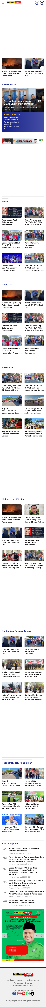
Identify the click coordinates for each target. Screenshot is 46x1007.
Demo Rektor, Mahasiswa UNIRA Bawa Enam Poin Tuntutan (22, 102)
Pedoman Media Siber (23, 986)
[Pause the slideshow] (36, 935)
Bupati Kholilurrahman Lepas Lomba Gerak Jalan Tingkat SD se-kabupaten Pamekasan (11, 410)
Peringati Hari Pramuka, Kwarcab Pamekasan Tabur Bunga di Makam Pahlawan (33, 783)
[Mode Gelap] (37, 3)
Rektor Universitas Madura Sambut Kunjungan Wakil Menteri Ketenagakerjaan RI (12, 123)
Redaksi (10, 980)
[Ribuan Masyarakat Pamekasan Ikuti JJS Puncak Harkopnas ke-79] (34, 423)
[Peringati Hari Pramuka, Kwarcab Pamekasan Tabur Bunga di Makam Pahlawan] (34, 773)
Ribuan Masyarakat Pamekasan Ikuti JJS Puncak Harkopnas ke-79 (34, 433)
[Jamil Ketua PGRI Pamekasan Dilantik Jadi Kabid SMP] (12, 796)
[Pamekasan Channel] (13, 2)
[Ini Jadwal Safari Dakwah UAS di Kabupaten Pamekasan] (34, 796)
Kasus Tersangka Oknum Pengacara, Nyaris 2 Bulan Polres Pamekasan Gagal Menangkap (34, 519)
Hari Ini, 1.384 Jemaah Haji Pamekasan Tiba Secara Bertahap (34, 829)
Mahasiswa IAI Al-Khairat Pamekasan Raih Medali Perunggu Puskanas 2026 (11, 829)
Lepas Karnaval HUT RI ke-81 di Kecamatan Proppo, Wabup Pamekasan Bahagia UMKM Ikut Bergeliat (11, 245)
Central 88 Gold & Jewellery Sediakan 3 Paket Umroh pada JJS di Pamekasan (11, 565)
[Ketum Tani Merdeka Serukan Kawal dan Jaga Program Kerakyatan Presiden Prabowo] (12, 687)
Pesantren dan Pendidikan (21, 107)
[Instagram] (19, 994)
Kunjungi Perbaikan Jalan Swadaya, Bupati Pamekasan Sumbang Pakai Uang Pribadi (33, 697)
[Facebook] (14, 994)
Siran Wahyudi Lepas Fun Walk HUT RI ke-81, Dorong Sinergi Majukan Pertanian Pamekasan (34, 222)
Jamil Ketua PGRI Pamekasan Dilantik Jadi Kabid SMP (11, 806)
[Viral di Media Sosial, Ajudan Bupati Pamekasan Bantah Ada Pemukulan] (12, 664)
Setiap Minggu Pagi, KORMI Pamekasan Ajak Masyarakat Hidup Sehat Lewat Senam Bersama (34, 410)
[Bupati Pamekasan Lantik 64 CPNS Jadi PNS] (34, 63)
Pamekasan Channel (23, 983)
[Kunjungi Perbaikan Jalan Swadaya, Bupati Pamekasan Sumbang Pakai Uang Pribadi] (34, 687)
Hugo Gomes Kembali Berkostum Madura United (11, 433)
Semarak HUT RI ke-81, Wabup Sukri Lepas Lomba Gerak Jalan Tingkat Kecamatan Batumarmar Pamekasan (34, 268)
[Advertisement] (23, 33)
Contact (20, 980)
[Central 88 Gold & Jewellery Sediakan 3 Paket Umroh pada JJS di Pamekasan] (12, 555)
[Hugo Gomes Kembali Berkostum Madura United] (12, 423)
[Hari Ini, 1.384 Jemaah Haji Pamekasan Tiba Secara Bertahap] (34, 819)
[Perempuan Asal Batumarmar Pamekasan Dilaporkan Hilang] (12, 212)
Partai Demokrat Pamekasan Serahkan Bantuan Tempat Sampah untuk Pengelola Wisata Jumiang (33, 245)
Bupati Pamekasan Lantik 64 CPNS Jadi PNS (34, 73)
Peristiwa (7, 107)
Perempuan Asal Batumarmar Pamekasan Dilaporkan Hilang (10, 222)
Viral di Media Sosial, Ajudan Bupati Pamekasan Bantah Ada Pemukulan (11, 674)
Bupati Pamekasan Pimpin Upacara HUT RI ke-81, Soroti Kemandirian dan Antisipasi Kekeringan (34, 674)
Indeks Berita (33, 980)
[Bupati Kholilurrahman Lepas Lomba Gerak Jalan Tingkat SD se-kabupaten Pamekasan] (12, 400)
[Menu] (3, 3)
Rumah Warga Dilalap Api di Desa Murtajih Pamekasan (11, 73)
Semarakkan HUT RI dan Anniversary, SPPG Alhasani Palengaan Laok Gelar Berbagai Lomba (11, 268)
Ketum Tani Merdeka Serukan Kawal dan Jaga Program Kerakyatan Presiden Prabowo (11, 697)
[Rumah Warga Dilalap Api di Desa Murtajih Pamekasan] (12, 63)
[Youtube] (23, 994)
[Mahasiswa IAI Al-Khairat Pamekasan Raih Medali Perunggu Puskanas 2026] (12, 819)
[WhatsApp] (28, 994)
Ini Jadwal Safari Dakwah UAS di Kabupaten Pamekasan (32, 806)
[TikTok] (32, 994)
